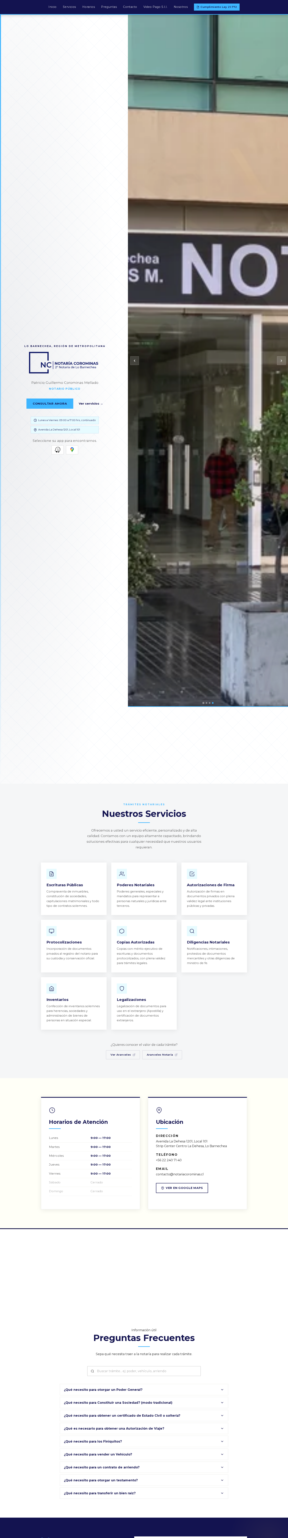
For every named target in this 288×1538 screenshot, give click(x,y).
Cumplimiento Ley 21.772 (218, 6)
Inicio (52, 7)
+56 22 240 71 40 (169, 1160)
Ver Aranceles (120, 1054)
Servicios (69, 7)
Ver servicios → (91, 403)
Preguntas (109, 7)
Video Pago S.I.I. (155, 7)
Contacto (130, 7)
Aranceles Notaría (160, 1054)
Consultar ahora (50, 403)
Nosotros (181, 7)
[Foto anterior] (134, 360)
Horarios (88, 7)
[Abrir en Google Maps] (72, 449)
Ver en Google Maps (184, 1188)
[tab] (203, 703)
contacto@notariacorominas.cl (180, 1174)
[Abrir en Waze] (58, 449)
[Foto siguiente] (281, 360)
